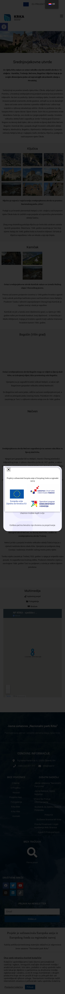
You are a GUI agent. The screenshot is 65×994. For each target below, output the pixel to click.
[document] (32, 497)
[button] (8, 469)
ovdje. (42, 513)
